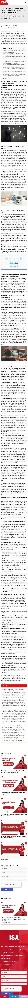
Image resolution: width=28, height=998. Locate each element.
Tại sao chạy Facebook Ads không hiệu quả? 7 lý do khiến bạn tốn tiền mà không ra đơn (14, 771)
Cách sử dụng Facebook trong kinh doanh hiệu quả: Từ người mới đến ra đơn (13, 793)
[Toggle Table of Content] (24, 49)
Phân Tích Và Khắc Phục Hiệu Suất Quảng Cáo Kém (15, 76)
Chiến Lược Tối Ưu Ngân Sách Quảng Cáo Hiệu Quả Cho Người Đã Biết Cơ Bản (14, 51)
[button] (25, 2)
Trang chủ (3, 15)
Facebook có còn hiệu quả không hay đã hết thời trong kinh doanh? (13, 858)
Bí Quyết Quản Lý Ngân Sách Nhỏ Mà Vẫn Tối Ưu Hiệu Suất (15, 57)
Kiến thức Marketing (12, 15)
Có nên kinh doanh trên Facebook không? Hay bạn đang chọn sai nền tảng (13, 837)
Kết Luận (5, 78)
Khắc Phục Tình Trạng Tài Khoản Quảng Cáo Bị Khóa (15, 74)
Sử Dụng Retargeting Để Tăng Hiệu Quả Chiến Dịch (15, 67)
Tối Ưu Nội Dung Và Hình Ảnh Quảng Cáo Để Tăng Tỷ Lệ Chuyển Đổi (15, 65)
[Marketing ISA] (4, 2)
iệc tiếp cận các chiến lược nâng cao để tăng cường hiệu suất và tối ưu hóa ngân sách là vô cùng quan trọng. (14, 43)
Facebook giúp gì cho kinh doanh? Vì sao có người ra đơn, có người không (14, 815)
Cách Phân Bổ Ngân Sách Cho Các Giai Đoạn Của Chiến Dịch (14, 54)
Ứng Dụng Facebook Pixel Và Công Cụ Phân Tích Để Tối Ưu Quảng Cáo (15, 69)
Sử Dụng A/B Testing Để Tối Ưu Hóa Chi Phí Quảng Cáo (14, 59)
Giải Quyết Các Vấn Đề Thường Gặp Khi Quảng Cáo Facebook (14, 72)
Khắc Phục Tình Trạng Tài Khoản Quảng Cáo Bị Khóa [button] (14, 521)
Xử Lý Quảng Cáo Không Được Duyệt (12, 75)
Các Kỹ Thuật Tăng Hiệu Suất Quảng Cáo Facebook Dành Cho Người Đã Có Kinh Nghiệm (14, 62)
